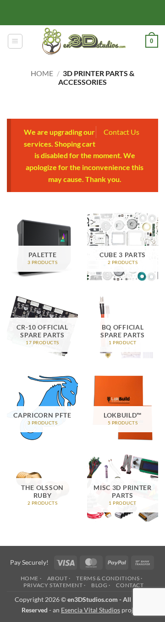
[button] (15, 41)
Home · (31, 578)
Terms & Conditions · (109, 578)
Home (42, 73)
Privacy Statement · (54, 585)
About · (59, 578)
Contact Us (121, 131)
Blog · (100, 585)
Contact (129, 585)
